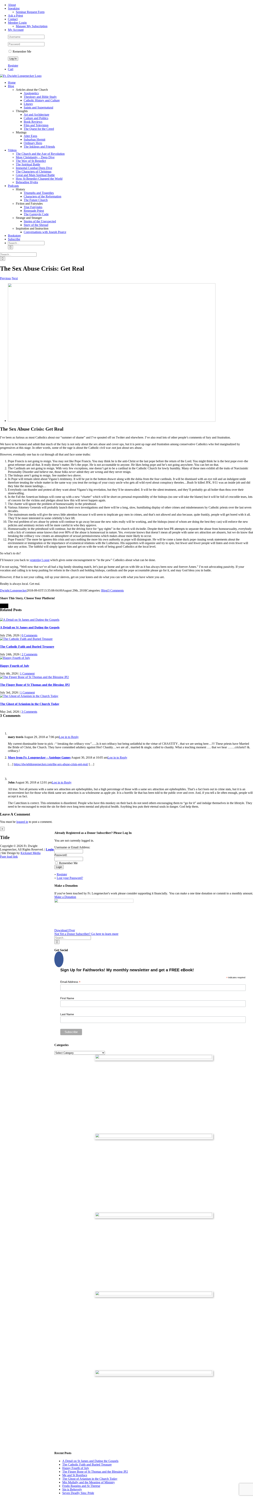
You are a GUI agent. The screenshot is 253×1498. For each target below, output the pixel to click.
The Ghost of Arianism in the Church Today (29, 704)
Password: (60, 855)
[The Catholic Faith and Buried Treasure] (26, 639)
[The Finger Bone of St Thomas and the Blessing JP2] (34, 677)
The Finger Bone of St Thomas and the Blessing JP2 (35, 684)
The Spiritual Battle (28, 164)
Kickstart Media (31, 853)
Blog (104, 590)
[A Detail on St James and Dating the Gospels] (29, 619)
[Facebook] (58, 959)
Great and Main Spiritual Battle (35, 175)
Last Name (67, 1014)
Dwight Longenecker (13, 590)
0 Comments (29, 635)
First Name (67, 998)
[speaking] (153, 1294)
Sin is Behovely (72, 1489)
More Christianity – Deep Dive (35, 157)
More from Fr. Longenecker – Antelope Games (39, 757)
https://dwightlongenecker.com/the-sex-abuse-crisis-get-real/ (51, 764)
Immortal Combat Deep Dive (34, 168)
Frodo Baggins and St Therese (81, 1486)
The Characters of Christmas (33, 171)
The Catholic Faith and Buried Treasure (27, 646)
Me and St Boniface (74, 1475)
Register (13, 65)
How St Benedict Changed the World (39, 178)
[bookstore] (153, 1215)
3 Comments (116, 590)
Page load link (9, 856)
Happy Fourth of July (14, 665)
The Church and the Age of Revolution (40, 153)
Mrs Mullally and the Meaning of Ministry (88, 1482)
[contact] (153, 1373)
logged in (22, 821)
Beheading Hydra (27, 182)
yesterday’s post (39, 560)
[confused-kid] (111, 420)
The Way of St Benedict (31, 161)
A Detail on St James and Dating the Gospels (29, 627)
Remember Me (21, 51)
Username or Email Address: (72, 847)
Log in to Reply (69, 737)
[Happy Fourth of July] (15, 658)
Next (15, 278)
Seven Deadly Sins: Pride (78, 1493)
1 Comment (27, 673)
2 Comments (29, 654)
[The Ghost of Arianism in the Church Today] (29, 696)
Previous (5, 278)
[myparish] (153, 1057)
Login (50, 849)
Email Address (70, 982)
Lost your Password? (70, 878)
